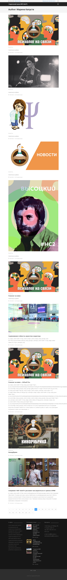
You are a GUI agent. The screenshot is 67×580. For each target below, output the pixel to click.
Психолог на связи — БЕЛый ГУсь (19, 382)
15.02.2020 (12, 503)
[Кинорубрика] (33, 431)
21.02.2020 (12, 345)
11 (45, 509)
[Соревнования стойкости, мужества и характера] (33, 318)
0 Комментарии (19, 52)
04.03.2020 (12, 52)
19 (22, 512)
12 (49, 509)
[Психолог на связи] (33, 276)
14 (55, 509)
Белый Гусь (10, 47)
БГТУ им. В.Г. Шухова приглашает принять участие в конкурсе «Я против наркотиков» (36, 530)
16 (13, 512)
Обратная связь (17, 1)
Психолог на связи (14, 296)
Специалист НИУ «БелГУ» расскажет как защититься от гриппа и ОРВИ (31, 490)
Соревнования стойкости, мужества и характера (24, 336)
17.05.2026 (36, 564)
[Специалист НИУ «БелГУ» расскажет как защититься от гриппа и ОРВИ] (33, 472)
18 (19, 512)
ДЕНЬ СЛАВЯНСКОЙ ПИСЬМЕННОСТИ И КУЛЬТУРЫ (37, 542)
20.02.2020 (12, 411)
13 (52, 509)
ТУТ (9, 334)
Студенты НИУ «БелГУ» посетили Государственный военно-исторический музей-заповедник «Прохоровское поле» (37, 555)
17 (16, 512)
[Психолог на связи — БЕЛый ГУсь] (33, 363)
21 (29, 512)
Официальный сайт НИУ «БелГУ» (49, 1)
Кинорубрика (12, 452)
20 (26, 512)
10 (42, 509)
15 (9, 512)
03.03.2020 (12, 300)
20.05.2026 (36, 537)
